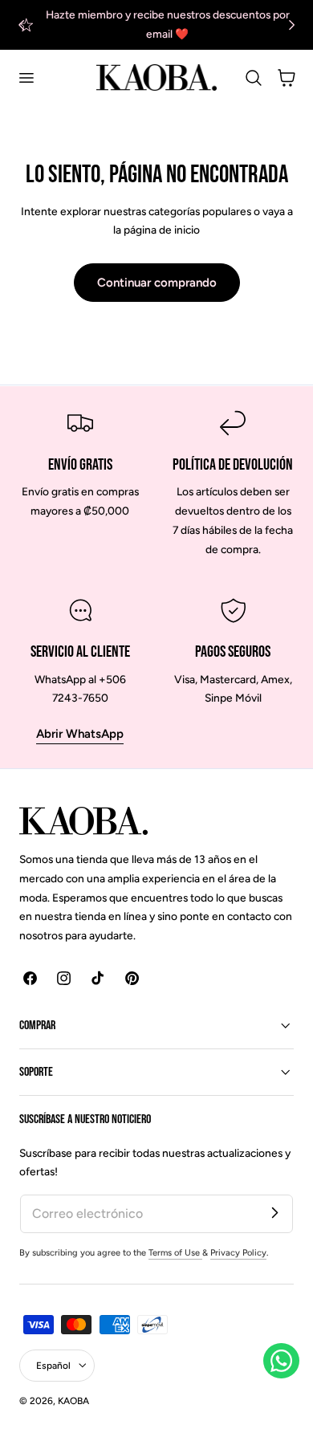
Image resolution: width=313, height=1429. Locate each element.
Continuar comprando (157, 282)
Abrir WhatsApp (80, 734)
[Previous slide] (21, 24)
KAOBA (73, 1401)
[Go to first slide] (291, 24)
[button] (25, 77)
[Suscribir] (274, 1213)
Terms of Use (175, 1253)
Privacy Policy (238, 1253)
